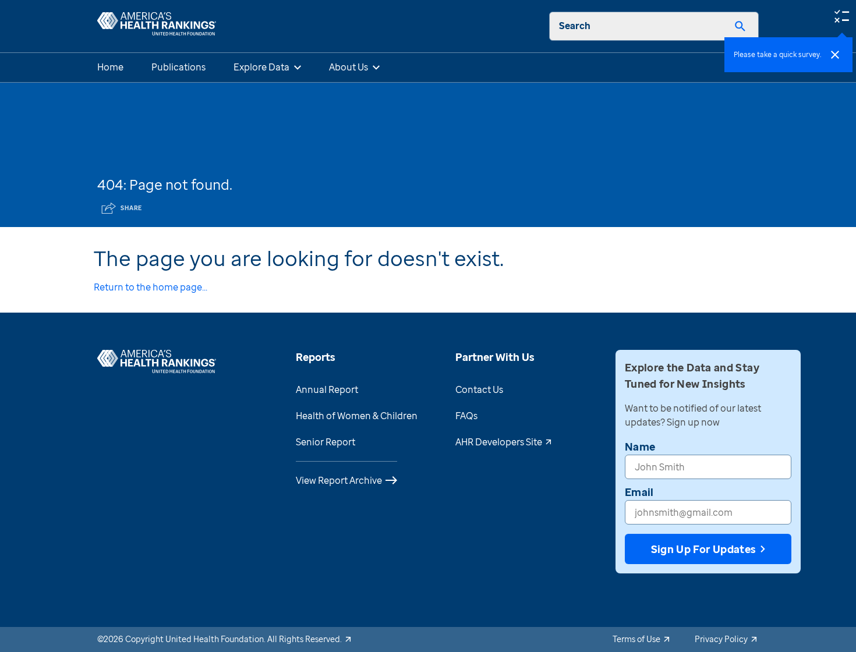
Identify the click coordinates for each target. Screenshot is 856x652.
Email (639, 492)
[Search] (740, 26)
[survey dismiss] (835, 55)
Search (574, 25)
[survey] (841, 15)
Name (640, 446)
